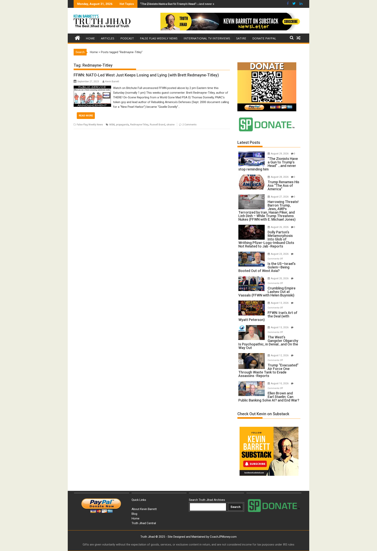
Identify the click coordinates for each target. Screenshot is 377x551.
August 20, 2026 (280, 278)
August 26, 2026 (280, 227)
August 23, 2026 (280, 254)
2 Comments (189, 124)
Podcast (127, 38)
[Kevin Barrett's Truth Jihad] (77, 37)
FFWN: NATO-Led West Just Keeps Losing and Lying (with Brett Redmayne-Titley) (146, 75)
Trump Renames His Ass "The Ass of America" (170, 3)
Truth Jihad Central (144, 523)
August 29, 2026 (280, 153)
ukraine (171, 124)
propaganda (122, 124)
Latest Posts (248, 142)
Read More (86, 115)
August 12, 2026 (280, 355)
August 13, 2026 (280, 303)
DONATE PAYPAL (264, 38)
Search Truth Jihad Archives (207, 500)
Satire (241, 38)
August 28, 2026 (280, 177)
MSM (112, 124)
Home (90, 38)
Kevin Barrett (112, 81)
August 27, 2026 (280, 196)
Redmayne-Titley (139, 124)
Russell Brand (157, 124)
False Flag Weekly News (159, 38)
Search (236, 507)
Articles (107, 38)
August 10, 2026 (280, 383)
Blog (134, 514)
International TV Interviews (207, 38)
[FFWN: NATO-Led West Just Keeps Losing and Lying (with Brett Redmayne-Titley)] (92, 88)
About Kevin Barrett (144, 509)
